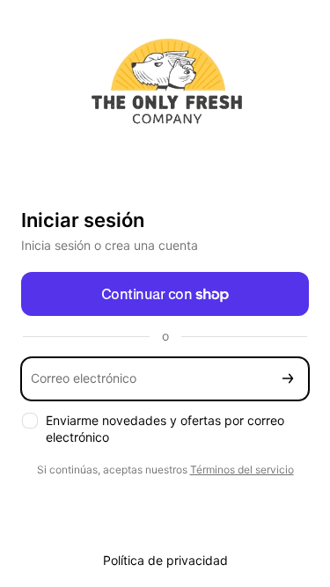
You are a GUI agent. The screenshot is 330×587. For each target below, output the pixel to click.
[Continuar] (288, 378)
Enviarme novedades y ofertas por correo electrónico (165, 428)
